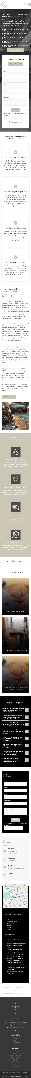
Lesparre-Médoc (13, 921)
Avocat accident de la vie (15, 956)
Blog (15, 1038)
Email (5, 84)
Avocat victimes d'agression (16, 964)
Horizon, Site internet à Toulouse (19, 1076)
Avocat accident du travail (15, 958)
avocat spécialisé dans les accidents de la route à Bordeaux (14, 309)
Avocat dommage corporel (15, 960)
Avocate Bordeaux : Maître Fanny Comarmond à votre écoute (15, 988)
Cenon (10, 927)
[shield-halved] (9, 122)
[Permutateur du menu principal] (29, 4)
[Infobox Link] (10, 852)
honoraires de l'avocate (10, 315)
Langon (10, 925)
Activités (15, 1040)
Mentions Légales (15, 1042)
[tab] (15, 710)
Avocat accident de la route (15, 954)
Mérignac (11, 923)
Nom (5, 78)
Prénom (6, 71)
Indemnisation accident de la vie (17, 943)
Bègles (10, 929)
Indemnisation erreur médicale (16, 953)
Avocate (10, 966)
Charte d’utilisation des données (15, 1044)
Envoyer (15, 109)
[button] (25, 4)
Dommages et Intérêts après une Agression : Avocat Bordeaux (15, 994)
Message (7, 97)
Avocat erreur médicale (14, 962)
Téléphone (7, 90)
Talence (10, 920)
